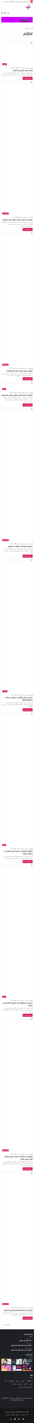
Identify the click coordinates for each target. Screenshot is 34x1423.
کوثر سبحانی (28, 217)
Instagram (29, 1381)
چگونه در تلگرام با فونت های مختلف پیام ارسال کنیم (18, 1158)
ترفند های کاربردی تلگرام (23, 70)
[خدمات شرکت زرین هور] (17, 19)
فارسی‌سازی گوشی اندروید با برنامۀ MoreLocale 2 (19, 699)
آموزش (22, 1381)
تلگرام (25, 1384)
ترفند (30, 1384)
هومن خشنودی (28, 392)
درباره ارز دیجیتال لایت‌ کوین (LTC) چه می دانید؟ (17, 1004)
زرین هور (20, 1384)
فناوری (13, 1414)
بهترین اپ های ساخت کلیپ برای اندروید (18, 219)
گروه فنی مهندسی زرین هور (25, 1387)
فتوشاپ (14, 1384)
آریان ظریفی (28, 68)
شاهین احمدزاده (27, 368)
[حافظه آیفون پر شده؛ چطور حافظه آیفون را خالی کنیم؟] (17, 1362)
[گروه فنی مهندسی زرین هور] (29, 7)
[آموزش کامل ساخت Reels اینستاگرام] (28, 1368)
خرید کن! (8, 1414)
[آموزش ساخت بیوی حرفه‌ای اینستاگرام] (17, 1368)
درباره (23, 1414)
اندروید (17, 1381)
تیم (20, 1414)
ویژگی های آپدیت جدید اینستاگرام (20, 370)
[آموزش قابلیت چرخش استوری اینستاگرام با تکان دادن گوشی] (6, 1368)
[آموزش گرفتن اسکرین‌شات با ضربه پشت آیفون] (28, 1362)
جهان (17, 1414)
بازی (6, 1381)
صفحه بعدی (7, 1324)
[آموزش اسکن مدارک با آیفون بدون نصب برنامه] (6, 1362)
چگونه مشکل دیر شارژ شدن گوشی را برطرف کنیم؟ (18, 852)
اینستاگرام (11, 1381)
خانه (30, 28)
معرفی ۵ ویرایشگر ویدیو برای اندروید (18, 1310)
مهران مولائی (28, 1307)
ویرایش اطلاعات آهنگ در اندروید (20, 546)
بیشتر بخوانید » (27, 78)
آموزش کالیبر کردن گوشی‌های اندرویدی (17, 395)
